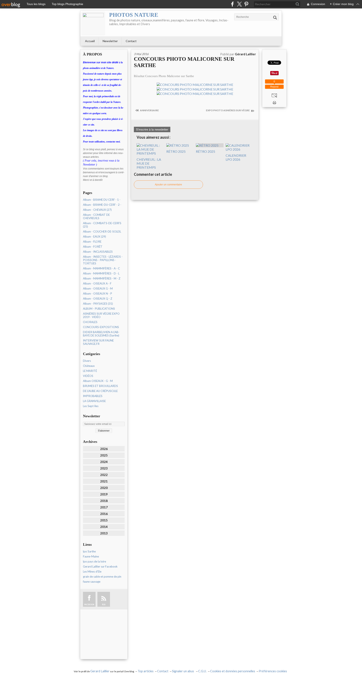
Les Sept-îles (90, 406)
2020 (104, 488)
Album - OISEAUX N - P (97, 293)
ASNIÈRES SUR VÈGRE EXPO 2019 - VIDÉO (101, 315)
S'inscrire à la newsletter (152, 129)
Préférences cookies (273, 671)
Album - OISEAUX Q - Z (97, 298)
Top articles (146, 671)
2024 (104, 462)
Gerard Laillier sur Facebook (100, 566)
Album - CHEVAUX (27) (97, 209)
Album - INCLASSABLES (98, 251)
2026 (104, 449)
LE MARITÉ (90, 370)
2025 (104, 455)
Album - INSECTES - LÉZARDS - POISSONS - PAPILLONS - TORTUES (103, 260)
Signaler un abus (183, 671)
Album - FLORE (92, 241)
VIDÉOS (88, 376)
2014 (104, 527)
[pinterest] (246, 4)
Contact (131, 41)
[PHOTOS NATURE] (93, 23)
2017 (104, 507)
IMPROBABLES (92, 396)
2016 (104, 514)
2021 (104, 481)
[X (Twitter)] (239, 4)
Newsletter (110, 41)
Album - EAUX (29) (94, 236)
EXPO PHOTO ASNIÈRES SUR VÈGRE (228, 110)
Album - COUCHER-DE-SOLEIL (102, 231)
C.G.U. (202, 671)
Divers (87, 360)
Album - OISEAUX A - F (97, 283)
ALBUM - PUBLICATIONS (99, 308)
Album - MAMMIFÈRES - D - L (101, 273)
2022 (104, 475)
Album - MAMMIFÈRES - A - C (101, 268)
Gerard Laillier (100, 671)
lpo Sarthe (89, 551)
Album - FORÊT (92, 246)
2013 (104, 533)
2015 (104, 520)
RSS (103, 604)
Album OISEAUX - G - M (98, 381)
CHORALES (90, 322)
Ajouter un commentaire (168, 184)
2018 (104, 501)
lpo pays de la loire (94, 561)
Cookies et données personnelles (232, 671)
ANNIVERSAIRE (149, 110)
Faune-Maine (91, 556)
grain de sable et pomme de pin (102, 576)
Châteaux (89, 365)
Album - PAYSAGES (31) (98, 303)
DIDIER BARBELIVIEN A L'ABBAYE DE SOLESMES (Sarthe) (101, 333)
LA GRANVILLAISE (94, 401)
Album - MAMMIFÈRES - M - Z (101, 278)
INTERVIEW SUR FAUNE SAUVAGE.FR (98, 342)
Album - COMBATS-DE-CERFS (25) (102, 224)
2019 (104, 494)
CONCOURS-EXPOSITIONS (101, 327)
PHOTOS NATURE (133, 15)
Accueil (90, 41)
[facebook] (232, 4)
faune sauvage (91, 581)
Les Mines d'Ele (92, 571)
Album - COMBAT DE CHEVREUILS (96, 216)
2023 (104, 468)
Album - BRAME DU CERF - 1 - (101, 199)
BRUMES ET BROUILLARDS (100, 386)
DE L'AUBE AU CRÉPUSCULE (100, 391)
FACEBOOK (89, 604)
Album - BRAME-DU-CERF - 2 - (102, 204)
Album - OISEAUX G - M (98, 288)
